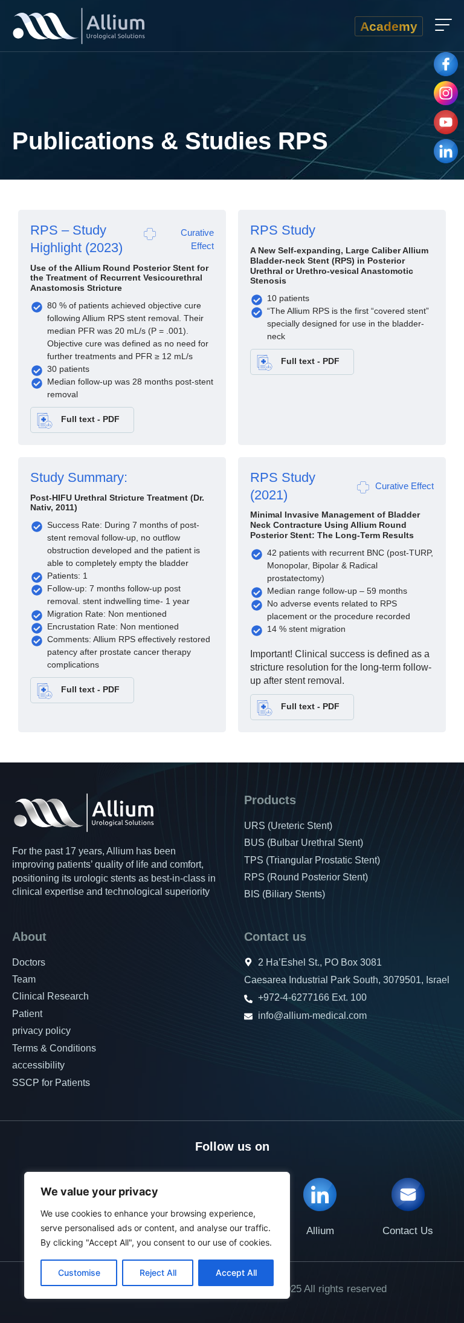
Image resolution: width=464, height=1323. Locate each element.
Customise (79, 1272)
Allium (320, 1231)
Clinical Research (50, 996)
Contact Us (407, 1231)
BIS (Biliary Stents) (284, 894)
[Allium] (320, 1194)
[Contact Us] (408, 1194)
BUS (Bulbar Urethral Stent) (303, 842)
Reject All (158, 1272)
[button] (443, 26)
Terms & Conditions (54, 1048)
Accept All (236, 1272)
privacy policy (41, 1031)
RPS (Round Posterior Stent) (306, 877)
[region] (157, 1235)
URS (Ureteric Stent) (288, 826)
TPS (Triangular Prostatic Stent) (312, 860)
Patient (27, 1014)
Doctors (28, 962)
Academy (388, 26)
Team (24, 979)
